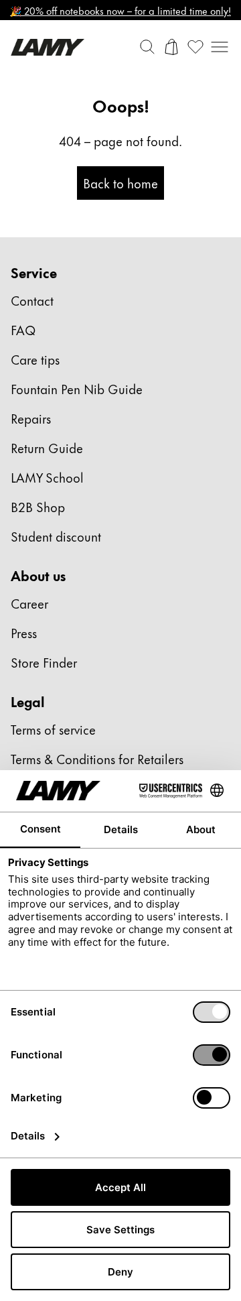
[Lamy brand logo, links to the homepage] (47, 47)
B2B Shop (38, 506)
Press (24, 632)
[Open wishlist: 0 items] (195, 47)
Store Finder (44, 662)
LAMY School (47, 477)
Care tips (35, 359)
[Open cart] (171, 47)
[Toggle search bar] (147, 47)
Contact (32, 300)
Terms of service (53, 729)
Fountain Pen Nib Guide (77, 388)
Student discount (56, 536)
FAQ (23, 329)
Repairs (31, 418)
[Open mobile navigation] (219, 47)
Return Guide (47, 447)
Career (29, 603)
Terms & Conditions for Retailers (97, 758)
